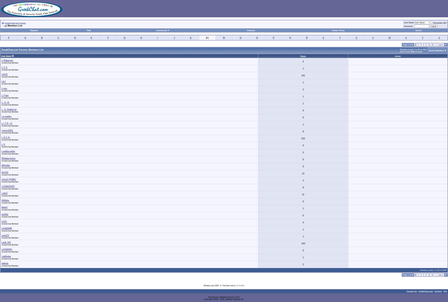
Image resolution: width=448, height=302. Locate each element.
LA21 (4, 221)
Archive (438, 291)
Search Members (436, 51)
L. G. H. (6, 102)
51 (433, 45)
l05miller (6, 165)
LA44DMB (7, 228)
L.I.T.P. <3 (7, 123)
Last (440, 45)
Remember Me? (440, 23)
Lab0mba (6, 256)
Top (445, 291)
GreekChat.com (426, 291)
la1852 (5, 214)
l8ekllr (5, 207)
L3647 (5, 193)
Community (161, 30)
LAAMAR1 (7, 249)
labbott (5, 263)
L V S (4, 67)
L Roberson (7, 60)
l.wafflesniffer (8, 151)
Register (34, 30)
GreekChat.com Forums (15, 23)
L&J (4, 81)
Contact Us (412, 291)
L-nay (4, 88)
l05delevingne (8, 158)
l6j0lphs (5, 200)
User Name (409, 23)
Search (418, 30)
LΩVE (5, 74)
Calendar (251, 30)
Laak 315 (6, 242)
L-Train (5, 95)
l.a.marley (7, 116)
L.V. (4, 144)
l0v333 (5, 172)
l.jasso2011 (7, 130)
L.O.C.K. (6, 137)
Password (408, 26)
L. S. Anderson (9, 109)
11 (429, 45)
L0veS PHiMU (9, 179)
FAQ (89, 30)
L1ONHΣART (8, 186)
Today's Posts (338, 30)
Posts (303, 56)
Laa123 (5, 235)
